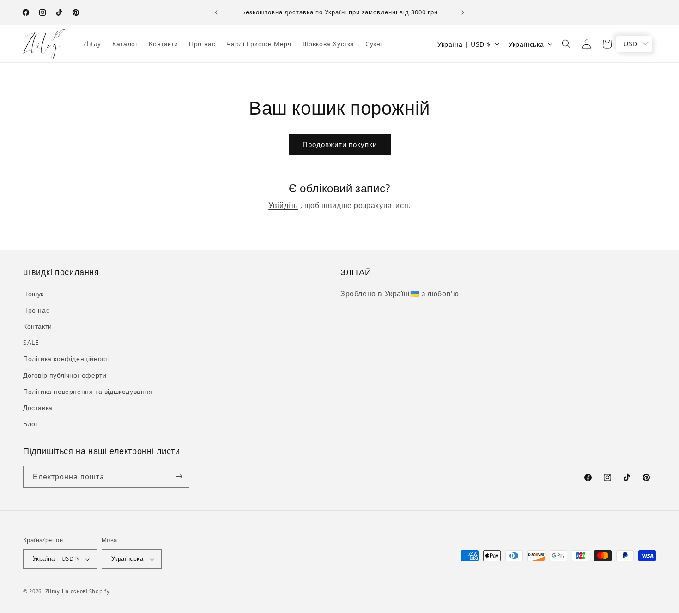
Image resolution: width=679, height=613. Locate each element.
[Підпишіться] (179, 476)
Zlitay (52, 591)
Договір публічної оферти (64, 374)
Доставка (38, 407)
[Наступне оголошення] (463, 12)
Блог (30, 423)
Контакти (37, 325)
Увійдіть (283, 205)
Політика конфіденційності (66, 358)
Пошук (33, 293)
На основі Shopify (86, 591)
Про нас (36, 309)
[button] (566, 44)
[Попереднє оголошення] (216, 12)
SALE (31, 342)
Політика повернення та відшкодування (88, 390)
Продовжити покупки (340, 144)
